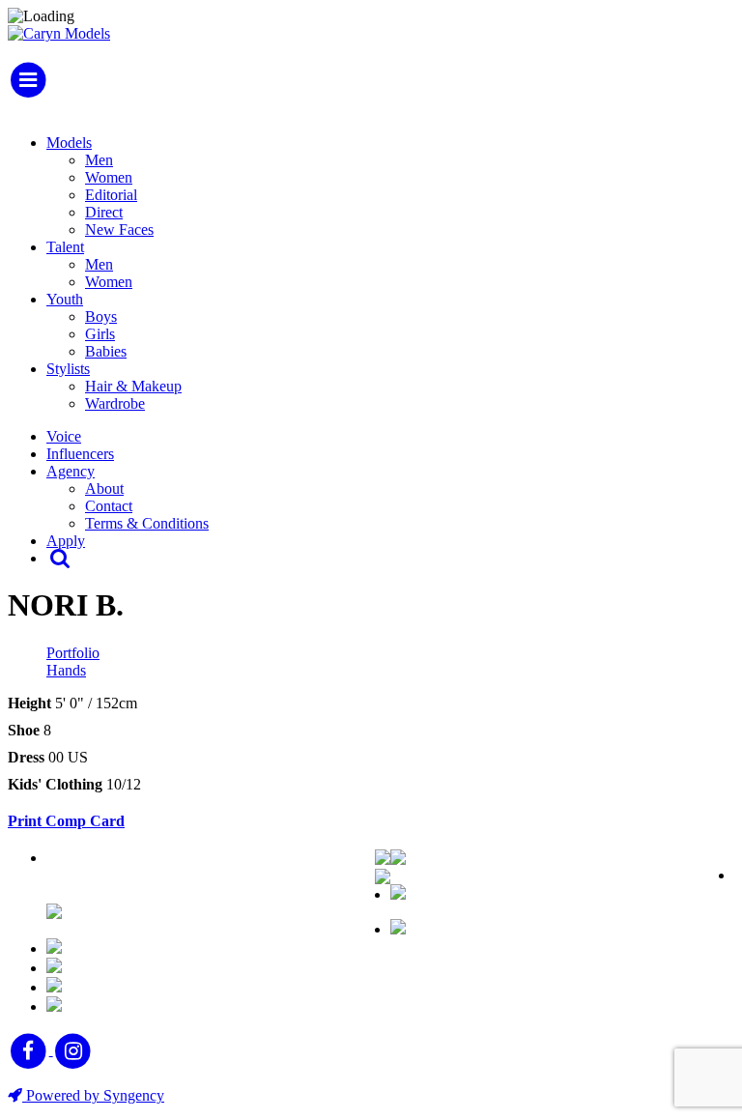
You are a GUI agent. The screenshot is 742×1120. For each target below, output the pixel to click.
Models (69, 142)
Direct (104, 212)
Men (99, 160)
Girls (100, 334)
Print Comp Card (66, 821)
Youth (64, 299)
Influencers (80, 453)
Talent (65, 247)
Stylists (68, 368)
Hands (66, 670)
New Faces (119, 229)
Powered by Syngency (93, 1095)
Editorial (111, 195)
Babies (106, 351)
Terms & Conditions (147, 523)
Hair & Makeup (133, 386)
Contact (108, 506)
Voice (63, 436)
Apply (65, 540)
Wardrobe (115, 403)
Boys (101, 316)
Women (108, 177)
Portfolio (73, 653)
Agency (70, 471)
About (104, 488)
